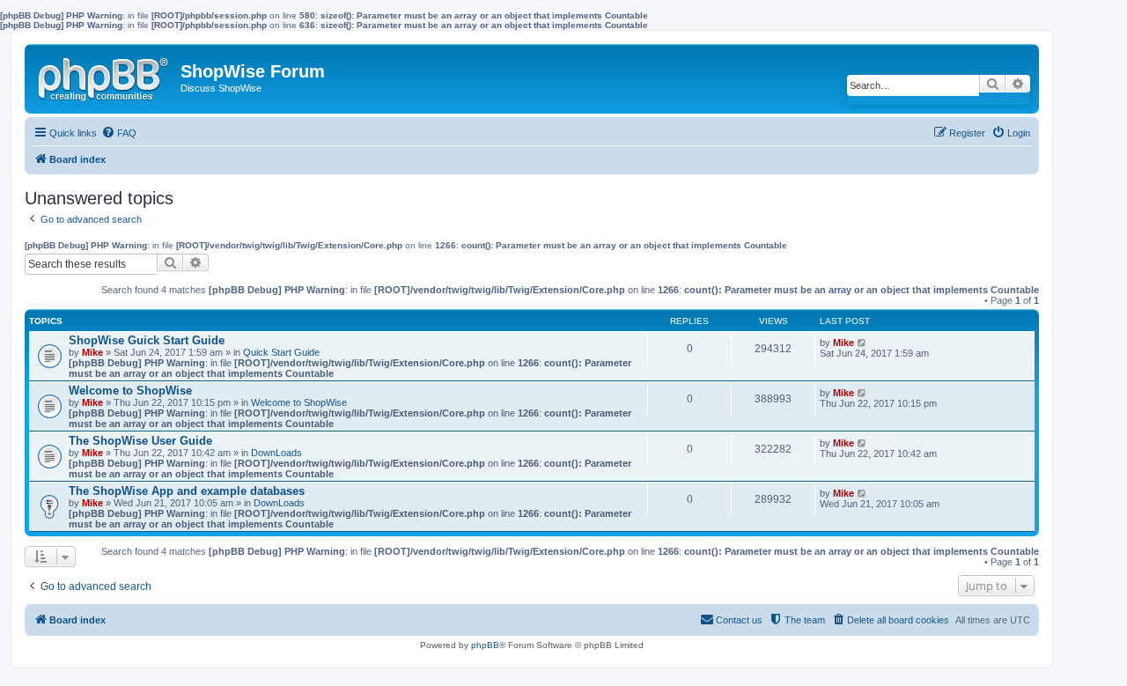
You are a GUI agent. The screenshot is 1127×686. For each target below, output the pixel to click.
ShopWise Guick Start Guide (147, 340)
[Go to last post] (862, 342)
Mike (92, 352)
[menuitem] (118, 133)
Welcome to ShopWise (130, 390)
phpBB (485, 645)
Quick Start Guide (281, 352)
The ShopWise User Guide (140, 440)
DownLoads (276, 452)
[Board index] (104, 75)
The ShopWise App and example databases (187, 491)
